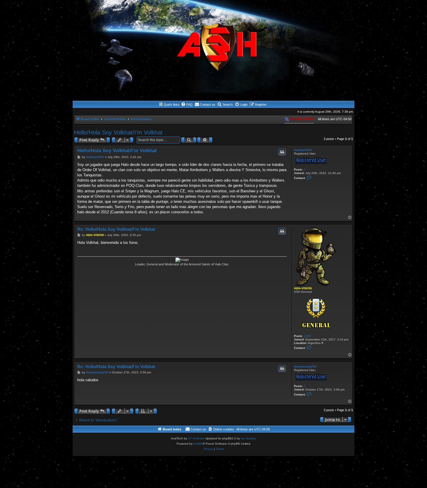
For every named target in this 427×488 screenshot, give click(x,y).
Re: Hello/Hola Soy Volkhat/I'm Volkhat (116, 229)
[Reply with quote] (282, 151)
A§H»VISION (303, 288)
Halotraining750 (305, 366)
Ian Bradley (248, 438)
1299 (307, 336)
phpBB (198, 443)
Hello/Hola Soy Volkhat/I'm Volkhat (118, 132)
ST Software (196, 438)
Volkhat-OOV (303, 150)
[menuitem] (187, 104)
